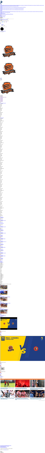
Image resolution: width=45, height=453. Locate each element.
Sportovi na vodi (26, 11)
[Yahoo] (6, 22)
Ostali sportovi (34, 11)
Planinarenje (14, 11)
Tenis (6, 11)
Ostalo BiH (37, 5)
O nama (2, 445)
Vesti (0, 445)
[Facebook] (3, 22)
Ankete (3, 447)
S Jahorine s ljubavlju (2, 13)
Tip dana (9, 12)
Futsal (32, 5)
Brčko (1, 78)
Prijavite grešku (2, 446)
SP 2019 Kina (24, 7)
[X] (4, 22)
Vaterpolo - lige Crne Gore (21, 11)
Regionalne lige (11, 5)
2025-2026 (1, 97)
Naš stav (39, 11)
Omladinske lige (26, 5)
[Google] (1, 22)
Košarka (3, 24)
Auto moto (8, 11)
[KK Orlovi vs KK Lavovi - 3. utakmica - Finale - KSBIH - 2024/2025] (8, 329)
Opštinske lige (22, 5)
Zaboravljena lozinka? (2, 19)
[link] (22, 105)
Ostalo (7, 7)
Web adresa (1, 96)
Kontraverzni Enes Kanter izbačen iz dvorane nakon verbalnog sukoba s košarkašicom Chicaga (37, 398)
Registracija (6, 19)
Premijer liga (4, 7)
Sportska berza (3, 11)
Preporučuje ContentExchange (41, 400)
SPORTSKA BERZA (2, 16)
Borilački (12, 11)
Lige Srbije (40, 5)
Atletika (10, 11)
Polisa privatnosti (9, 445)
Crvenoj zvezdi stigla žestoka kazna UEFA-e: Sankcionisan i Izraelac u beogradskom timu (21, 388)
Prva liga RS (5, 5)
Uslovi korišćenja (5, 445)
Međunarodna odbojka (17, 9)
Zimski (1, 11)
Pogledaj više (1, 316)
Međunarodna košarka (16, 7)
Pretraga (5, 446)
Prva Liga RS (1, 8)
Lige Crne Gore (12, 7)
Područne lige (14, 5)
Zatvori (1, 451)
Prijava (2, 17)
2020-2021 (1, 101)
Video (29, 11)
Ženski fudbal (29, 5)
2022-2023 (1, 100)
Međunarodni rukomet (17, 8)
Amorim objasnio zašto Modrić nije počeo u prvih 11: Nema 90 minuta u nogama (7, 388)
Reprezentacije (20, 7)
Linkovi (1, 447)
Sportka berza (5, 447)
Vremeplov (31, 11)
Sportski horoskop (2, 12)
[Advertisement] (22, 37)
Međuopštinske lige (19, 5)
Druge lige (8, 5)
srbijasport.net (5, 449)
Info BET (37, 11)
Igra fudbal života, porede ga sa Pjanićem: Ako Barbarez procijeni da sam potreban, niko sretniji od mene (22, 399)
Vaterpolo (17, 11)
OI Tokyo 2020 (6, 12)
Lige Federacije (34, 5)
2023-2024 (1, 99)
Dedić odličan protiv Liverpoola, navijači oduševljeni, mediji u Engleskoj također (7, 398)
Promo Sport (41, 11)
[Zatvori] (0, 377)
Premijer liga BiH (2, 5)
